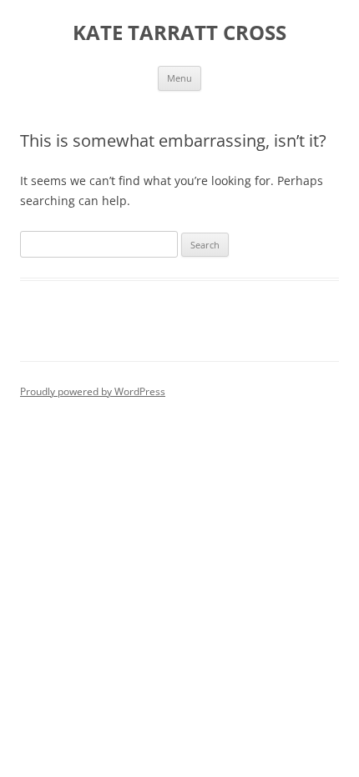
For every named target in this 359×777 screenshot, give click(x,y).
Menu (179, 78)
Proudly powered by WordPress (92, 391)
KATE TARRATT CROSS (179, 33)
